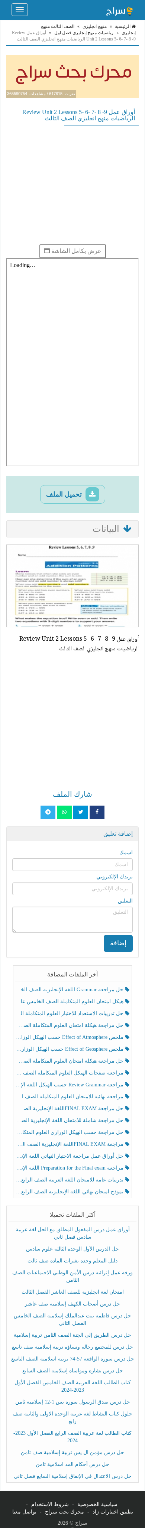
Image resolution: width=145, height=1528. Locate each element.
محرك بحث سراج (64, 1512)
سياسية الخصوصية (97, 1504)
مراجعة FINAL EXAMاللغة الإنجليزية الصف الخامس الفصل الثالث (70, 1144)
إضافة (118, 943)
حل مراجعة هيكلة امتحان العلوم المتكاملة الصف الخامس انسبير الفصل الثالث (70, 1025)
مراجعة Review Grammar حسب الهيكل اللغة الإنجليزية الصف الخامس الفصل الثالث (70, 1085)
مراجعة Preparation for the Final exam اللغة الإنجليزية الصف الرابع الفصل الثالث (70, 1168)
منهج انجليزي (95, 26)
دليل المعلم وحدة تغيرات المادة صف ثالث (72, 1261)
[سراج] (119, 9)
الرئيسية (123, 26)
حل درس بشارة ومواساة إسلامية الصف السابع (72, 1370)
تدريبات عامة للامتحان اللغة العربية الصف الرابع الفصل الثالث (70, 1180)
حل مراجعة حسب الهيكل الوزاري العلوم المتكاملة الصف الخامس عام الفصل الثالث (70, 1132)
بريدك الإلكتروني (114, 877)
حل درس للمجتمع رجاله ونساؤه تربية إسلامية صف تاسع (72, 1347)
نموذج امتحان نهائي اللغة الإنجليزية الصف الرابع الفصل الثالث (70, 1191)
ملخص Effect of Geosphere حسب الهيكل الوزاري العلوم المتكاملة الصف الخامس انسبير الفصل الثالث (70, 1049)
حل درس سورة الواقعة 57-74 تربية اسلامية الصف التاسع (72, 1359)
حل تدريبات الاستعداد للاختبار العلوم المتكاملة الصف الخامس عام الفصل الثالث (70, 1013)
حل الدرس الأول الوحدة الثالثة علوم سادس (72, 1249)
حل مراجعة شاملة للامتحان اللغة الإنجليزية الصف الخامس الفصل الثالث (70, 1120)
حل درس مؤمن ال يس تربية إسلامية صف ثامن (72, 1452)
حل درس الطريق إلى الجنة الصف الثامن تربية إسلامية (72, 1335)
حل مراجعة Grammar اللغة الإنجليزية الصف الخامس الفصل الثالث (70, 989)
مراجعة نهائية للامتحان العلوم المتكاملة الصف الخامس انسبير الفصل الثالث (70, 1096)
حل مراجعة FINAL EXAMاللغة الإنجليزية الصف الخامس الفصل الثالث (70, 1108)
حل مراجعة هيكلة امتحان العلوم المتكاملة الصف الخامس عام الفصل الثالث (70, 1061)
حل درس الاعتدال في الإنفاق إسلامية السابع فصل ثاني (73, 1476)
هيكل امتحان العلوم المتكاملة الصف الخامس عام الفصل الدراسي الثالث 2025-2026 (70, 1001)
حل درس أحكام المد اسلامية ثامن (72, 1464)
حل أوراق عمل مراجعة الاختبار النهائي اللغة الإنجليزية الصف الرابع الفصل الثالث (70, 1156)
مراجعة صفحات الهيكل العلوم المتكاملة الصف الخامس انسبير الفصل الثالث (70, 1073)
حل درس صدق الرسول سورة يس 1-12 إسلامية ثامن (72, 1402)
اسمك (126, 852)
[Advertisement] (72, 185)
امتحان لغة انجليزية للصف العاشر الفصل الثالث (73, 1292)
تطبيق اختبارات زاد (113, 1512)
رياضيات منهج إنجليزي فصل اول (83, 32)
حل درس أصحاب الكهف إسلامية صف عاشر (72, 1304)
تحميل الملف (65, 494)
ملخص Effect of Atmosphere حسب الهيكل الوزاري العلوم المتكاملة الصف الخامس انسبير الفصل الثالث (70, 1037)
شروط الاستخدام (50, 1504)
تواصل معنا (24, 1512)
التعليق (125, 901)
